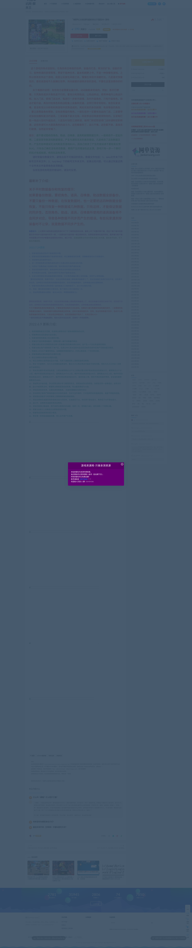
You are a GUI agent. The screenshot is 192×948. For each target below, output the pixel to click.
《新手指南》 (84, 479)
